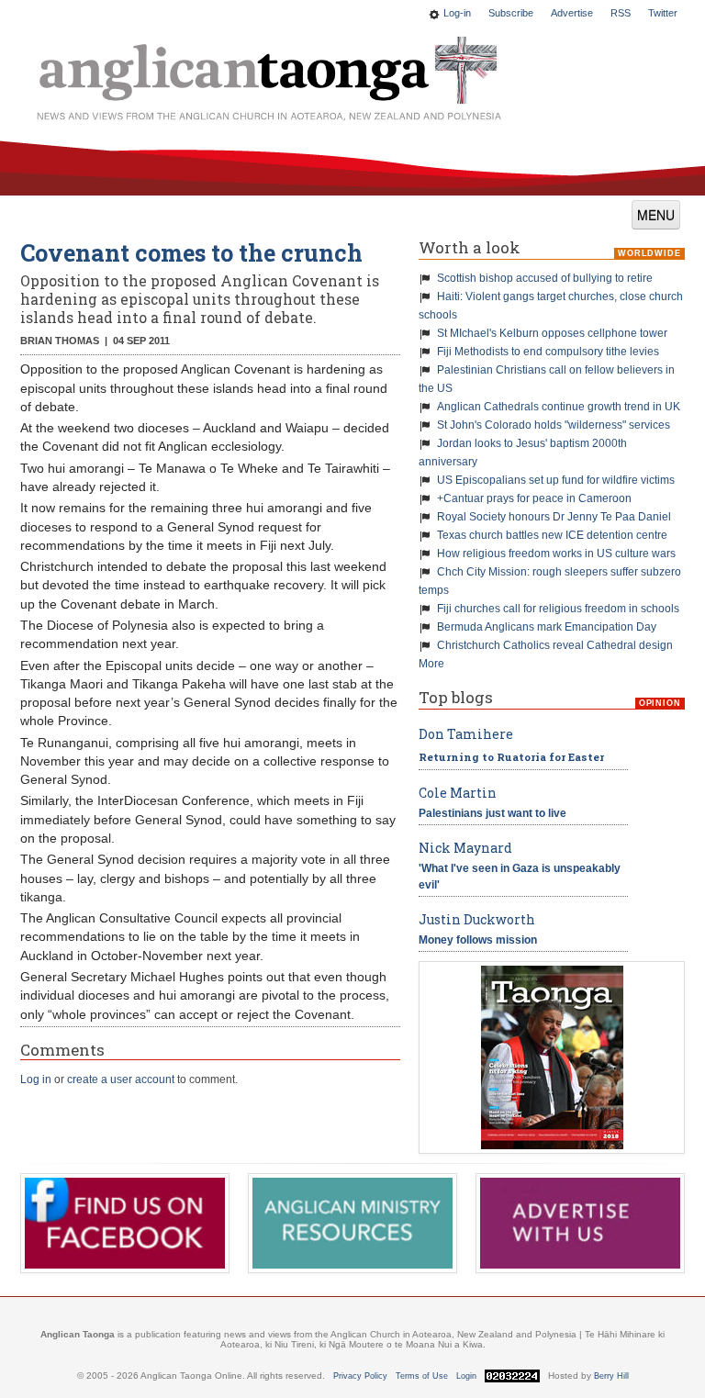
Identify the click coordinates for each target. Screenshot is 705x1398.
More (431, 663)
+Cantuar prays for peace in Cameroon (534, 498)
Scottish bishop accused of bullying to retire (545, 278)
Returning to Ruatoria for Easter (511, 757)
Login (466, 1376)
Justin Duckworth (477, 919)
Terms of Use (422, 1376)
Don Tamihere (466, 734)
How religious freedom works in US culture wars (556, 553)
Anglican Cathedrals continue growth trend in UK (558, 406)
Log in (35, 1079)
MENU (656, 215)
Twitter (662, 12)
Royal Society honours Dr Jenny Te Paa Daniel (554, 516)
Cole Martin (458, 792)
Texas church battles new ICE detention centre (552, 535)
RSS (620, 12)
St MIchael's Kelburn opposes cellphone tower (552, 333)
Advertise (572, 12)
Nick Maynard (465, 847)
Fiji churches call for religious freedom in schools (558, 608)
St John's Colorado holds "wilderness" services (553, 425)
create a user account (120, 1079)
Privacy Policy (360, 1376)
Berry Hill (611, 1376)
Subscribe (510, 12)
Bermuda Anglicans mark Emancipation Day (546, 627)
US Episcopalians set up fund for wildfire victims (556, 480)
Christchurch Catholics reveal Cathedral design (555, 645)
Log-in (457, 12)
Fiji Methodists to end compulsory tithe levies (548, 351)
